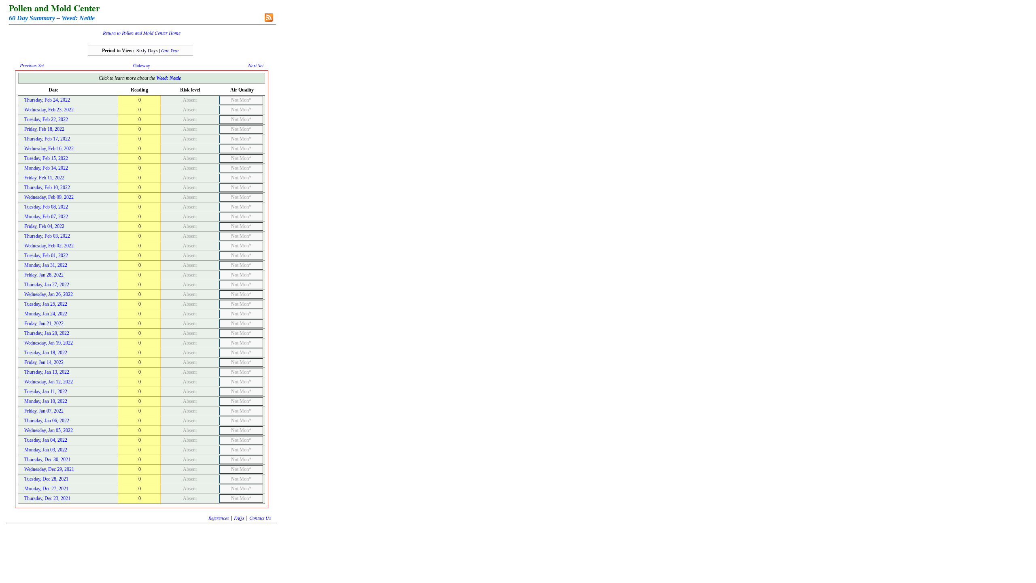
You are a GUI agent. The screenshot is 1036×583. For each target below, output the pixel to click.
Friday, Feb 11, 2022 (44, 178)
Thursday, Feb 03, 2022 (47, 236)
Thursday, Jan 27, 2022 (46, 284)
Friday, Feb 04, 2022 (44, 226)
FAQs (239, 518)
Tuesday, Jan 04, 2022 (45, 440)
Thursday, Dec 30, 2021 (47, 459)
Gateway (141, 65)
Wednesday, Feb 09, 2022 (49, 197)
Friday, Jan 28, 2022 (44, 275)
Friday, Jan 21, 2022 (44, 323)
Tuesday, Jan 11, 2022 (45, 391)
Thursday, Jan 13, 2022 (46, 372)
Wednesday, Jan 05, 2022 (48, 430)
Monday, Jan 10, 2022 (45, 401)
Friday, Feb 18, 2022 (44, 129)
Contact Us (260, 518)
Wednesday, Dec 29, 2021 (49, 469)
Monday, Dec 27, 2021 (46, 489)
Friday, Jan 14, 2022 (44, 362)
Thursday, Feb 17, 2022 (47, 139)
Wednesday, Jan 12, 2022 (48, 382)
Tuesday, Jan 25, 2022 (45, 304)
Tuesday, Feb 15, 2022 (46, 158)
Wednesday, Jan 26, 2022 (48, 294)
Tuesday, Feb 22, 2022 (46, 119)
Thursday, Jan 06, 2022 (46, 420)
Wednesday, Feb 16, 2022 (49, 148)
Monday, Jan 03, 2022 (45, 450)
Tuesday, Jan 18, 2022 (45, 352)
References (218, 518)
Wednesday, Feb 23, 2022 (49, 110)
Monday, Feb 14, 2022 (46, 168)
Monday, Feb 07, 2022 (46, 216)
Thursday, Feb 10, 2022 (47, 187)
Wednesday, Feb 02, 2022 (49, 246)
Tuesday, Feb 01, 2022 (46, 255)
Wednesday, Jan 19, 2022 (48, 343)
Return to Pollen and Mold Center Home (141, 33)
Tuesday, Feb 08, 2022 (46, 207)
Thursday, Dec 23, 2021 (47, 498)
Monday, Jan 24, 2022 (45, 314)
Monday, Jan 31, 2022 (45, 265)
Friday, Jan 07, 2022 (44, 411)
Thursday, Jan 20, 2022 (46, 333)
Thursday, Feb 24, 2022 (47, 100)
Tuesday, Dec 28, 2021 (46, 479)
